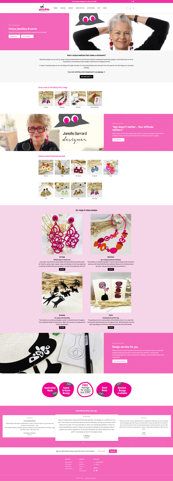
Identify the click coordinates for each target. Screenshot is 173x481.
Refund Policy (68, 466)
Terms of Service (69, 468)
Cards (80, 468)
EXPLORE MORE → (118, 139)
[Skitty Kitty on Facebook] (96, 470)
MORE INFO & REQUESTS (120, 361)
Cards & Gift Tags (80, 8)
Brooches (70, 8)
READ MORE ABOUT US (86, 76)
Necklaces (63, 8)
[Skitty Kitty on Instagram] (94, 470)
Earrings (55, 8)
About (98, 8)
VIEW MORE (62, 269)
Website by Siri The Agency (90, 478)
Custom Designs (91, 8)
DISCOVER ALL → (14, 36)
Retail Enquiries (68, 462)
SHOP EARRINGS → (27, 36)
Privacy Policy (68, 464)
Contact (105, 8)
